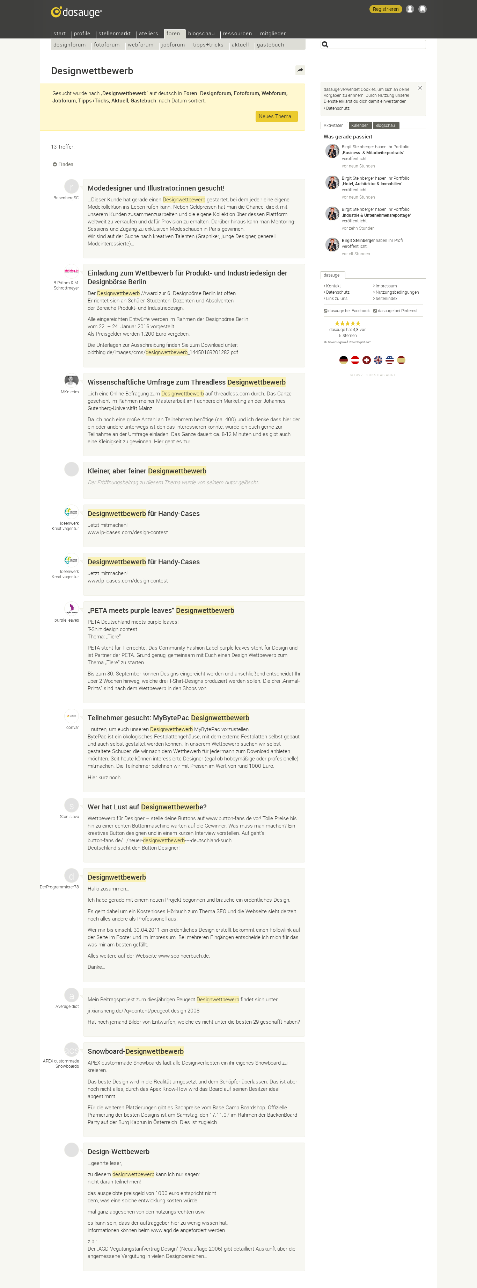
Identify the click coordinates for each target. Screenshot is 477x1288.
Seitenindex (386, 298)
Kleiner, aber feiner (147, 470)
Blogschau (201, 34)
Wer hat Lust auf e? (147, 806)
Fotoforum (107, 45)
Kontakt (333, 285)
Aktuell (240, 45)
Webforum (141, 45)
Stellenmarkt (114, 34)
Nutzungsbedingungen (397, 292)
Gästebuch (270, 45)
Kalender (359, 125)
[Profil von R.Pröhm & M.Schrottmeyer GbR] (71, 271)
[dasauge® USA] (390, 360)
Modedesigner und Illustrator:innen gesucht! (156, 188)
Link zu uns (336, 298)
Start (59, 34)
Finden (65, 164)
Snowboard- (136, 1051)
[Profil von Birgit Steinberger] (332, 151)
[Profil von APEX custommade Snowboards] (71, 1049)
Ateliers (149, 34)
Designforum (69, 45)
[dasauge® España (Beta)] (401, 360)
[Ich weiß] (420, 88)
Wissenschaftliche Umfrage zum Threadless (187, 382)
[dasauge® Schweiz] (366, 360)
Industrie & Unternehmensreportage (376, 215)
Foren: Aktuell (125, 588)
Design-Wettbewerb (118, 1151)
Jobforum (173, 45)
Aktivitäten (334, 125)
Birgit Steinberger (358, 146)
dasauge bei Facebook (349, 310)
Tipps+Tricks (208, 45)
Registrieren (386, 9)
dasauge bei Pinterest (398, 310)
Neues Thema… (277, 116)
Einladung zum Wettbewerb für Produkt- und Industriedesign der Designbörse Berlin (187, 277)
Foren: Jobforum (128, 250)
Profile (82, 34)
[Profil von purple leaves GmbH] (71, 608)
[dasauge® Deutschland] (343, 360)
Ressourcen (237, 34)
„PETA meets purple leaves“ (161, 610)
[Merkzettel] (422, 9)
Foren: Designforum (131, 360)
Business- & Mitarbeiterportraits (373, 152)
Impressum (386, 285)
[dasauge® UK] (378, 360)
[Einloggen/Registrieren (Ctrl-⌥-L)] (410, 9)
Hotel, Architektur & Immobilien (372, 183)
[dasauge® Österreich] (355, 360)
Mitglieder (273, 34)
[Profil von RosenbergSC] (71, 186)
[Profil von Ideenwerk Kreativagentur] (71, 512)
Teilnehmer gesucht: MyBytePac (168, 717)
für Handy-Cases (144, 513)
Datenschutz (338, 108)
